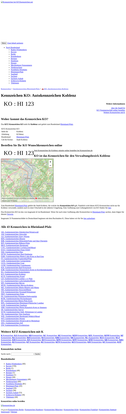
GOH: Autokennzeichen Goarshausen (16, 265)
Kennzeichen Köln (71, 410)
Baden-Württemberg (19, 50)
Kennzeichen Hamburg (34, 410)
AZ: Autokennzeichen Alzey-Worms (15, 236)
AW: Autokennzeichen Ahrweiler (14, 234)
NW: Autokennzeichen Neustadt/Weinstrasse (18, 292)
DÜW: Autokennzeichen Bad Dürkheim (16, 254)
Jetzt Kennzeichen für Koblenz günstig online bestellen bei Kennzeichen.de (63, 150)
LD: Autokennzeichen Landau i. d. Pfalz (16, 279)
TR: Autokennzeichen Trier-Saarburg (15, 314)
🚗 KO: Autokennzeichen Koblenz (55, 89)
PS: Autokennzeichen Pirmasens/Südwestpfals (19, 296)
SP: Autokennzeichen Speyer (12, 310)
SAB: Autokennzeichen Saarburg (14, 305)
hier (109, 208)
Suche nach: (5, 354)
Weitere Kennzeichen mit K (114, 112)
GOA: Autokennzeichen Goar (12, 263)
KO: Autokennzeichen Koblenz (13, 274)
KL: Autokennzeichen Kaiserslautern (15, 272)
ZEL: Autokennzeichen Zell (12, 323)
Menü (4, 43)
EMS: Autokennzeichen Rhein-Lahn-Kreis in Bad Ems (22, 256)
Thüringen (15, 83)
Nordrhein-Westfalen (19, 70)
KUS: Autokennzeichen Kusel (13, 276)
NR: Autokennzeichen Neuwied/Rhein (16, 290)
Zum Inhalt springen (15, 43)
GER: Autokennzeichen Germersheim (16, 261)
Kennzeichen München (53, 410)
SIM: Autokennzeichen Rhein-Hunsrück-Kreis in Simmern (24, 307)
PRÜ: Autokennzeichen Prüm (12, 294)
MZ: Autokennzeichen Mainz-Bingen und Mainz (20, 287)
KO (8, 103)
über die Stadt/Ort (118, 108)
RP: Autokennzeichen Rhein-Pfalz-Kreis (16, 301)
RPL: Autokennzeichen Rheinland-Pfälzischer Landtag (22, 303)
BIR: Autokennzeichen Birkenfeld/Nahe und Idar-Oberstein (24, 241)
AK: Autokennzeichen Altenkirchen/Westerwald (20, 232)
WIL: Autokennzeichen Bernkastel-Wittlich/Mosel (20, 316)
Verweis (10, 214)
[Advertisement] (63, 23)
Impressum (5, 412)
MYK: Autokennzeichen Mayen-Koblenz (17, 285)
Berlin (13, 54)
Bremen (14, 59)
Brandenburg (16, 56)
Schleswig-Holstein (18, 81)
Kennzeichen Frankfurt (89, 410)
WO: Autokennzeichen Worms (13, 319)
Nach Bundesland (13, 47)
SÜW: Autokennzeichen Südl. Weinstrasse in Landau (21, 312)
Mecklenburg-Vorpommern (21, 65)
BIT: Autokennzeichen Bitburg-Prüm (15, 243)
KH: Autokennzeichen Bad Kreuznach (16, 268)
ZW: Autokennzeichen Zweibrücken (15, 325)
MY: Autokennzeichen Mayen (12, 283)
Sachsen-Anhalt (17, 79)
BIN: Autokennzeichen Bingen (13, 239)
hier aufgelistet (89, 218)
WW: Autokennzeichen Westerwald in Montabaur (20, 321)
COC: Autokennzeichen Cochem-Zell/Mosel (18, 248)
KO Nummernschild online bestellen (111, 110)
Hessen (13, 63)
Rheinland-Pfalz (17, 72)
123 (29, 103)
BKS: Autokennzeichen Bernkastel (14, 245)
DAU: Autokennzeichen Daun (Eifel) (15, 250)
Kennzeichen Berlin (16, 410)
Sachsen (14, 76)
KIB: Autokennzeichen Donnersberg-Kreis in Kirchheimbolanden (26, 270)
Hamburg (14, 61)
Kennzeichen (6, 89)
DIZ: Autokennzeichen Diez (12, 252)
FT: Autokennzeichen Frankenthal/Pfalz (16, 259)
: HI (18, 103)
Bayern (13, 52)
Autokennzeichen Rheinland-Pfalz (26, 89)
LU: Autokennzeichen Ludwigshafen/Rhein (18, 281)
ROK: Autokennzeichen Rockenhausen (16, 299)
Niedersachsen (16, 67)
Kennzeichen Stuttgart (107, 410)
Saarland (14, 74)
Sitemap (14, 412)
